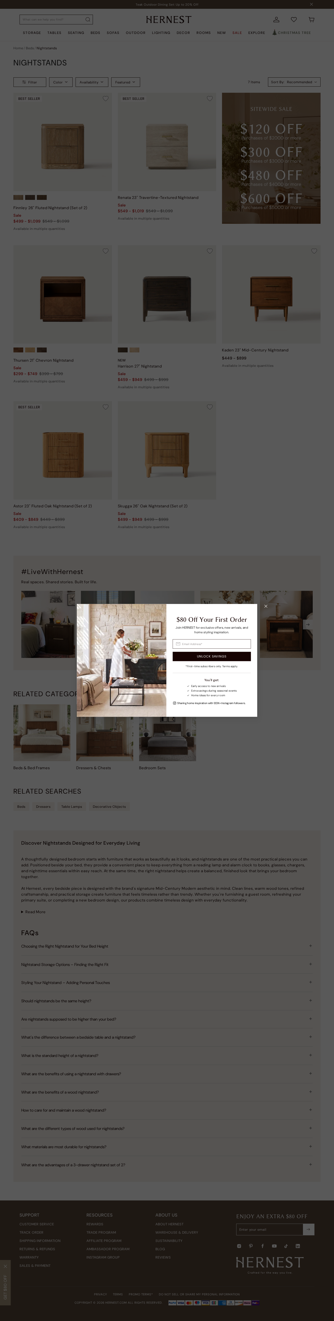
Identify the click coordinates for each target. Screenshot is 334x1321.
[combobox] (212, 643)
